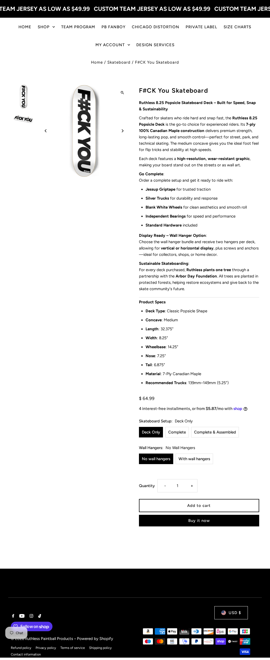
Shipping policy (100, 648)
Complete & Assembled (215, 432)
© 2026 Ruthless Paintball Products (42, 638)
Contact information (26, 654)
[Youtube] (21, 616)
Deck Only (151, 432)
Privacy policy (46, 648)
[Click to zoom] (122, 92)
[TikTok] (39, 616)
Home (97, 62)
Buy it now (199, 520)
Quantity (147, 485)
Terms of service (72, 648)
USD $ (235, 612)
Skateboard (119, 62)
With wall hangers (194, 458)
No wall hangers (156, 458)
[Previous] (46, 131)
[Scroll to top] (259, 646)
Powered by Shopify (95, 638)
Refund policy (21, 648)
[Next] (122, 131)
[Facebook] (12, 616)
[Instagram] (30, 616)
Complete (177, 432)
